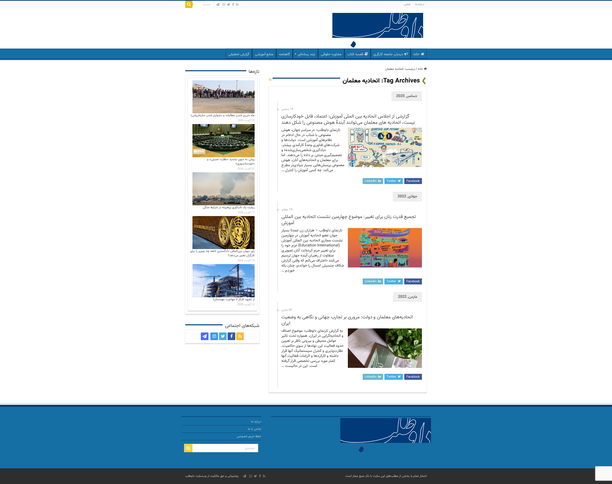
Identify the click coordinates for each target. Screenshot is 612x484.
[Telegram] (218, 4)
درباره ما (419, 4)
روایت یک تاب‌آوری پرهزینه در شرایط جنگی (229, 207)
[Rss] (237, 4)
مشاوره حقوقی (331, 54)
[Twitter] (229, 4)
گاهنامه (284, 54)
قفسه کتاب (355, 54)
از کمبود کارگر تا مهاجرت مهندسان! (234, 299)
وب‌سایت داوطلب (196, 476)
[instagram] (224, 4)
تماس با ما (254, 429)
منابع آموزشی (264, 54)
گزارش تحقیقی (238, 54)
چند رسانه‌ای (306, 54)
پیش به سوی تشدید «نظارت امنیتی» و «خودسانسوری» (231, 161)
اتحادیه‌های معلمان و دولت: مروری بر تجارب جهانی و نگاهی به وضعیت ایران (347, 320)
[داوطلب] (377, 31)
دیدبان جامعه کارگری (388, 54)
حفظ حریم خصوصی (249, 436)
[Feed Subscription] (270, 80)
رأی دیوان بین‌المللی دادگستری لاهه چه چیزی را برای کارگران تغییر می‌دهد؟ (222, 253)
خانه (416, 54)
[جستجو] (188, 4)
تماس (407, 4)
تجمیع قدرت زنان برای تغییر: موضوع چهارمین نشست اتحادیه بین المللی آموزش (348, 220)
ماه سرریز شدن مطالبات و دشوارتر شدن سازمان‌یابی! (223, 115)
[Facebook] (233, 4)
